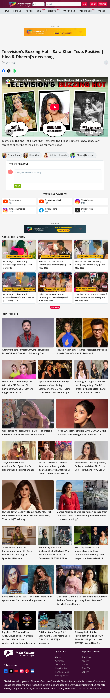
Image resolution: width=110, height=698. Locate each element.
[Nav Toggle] (3, 4)
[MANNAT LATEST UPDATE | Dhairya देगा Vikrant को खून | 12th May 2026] (91, 249)
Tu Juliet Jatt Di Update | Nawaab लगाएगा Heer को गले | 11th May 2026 (17, 264)
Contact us (60, 664)
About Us (60, 657)
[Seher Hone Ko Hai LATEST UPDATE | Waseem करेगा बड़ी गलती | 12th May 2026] (55, 282)
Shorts (52, 11)
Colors (85, 664)
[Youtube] (16, 671)
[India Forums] (20, 4)
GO (84, 4)
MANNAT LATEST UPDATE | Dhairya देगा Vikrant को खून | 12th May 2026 (90, 264)
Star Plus (86, 657)
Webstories (85, 11)
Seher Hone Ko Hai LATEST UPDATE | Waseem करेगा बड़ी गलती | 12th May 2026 (54, 297)
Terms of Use (62, 671)
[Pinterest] (27, 671)
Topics (29, 11)
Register (102, 4)
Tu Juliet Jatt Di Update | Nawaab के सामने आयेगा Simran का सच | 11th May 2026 (18, 297)
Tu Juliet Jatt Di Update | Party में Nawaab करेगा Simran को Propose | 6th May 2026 (91, 297)
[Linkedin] (32, 671)
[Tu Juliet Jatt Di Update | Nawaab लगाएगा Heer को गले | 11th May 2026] (19, 249)
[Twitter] (11, 671)
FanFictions (69, 11)
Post (17, 186)
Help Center (61, 668)
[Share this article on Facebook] (3, 71)
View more (55, 307)
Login (93, 4)
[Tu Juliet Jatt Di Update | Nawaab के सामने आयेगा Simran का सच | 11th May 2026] (19, 282)
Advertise (60, 660)
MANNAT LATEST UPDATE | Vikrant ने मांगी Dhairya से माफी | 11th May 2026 (55, 264)
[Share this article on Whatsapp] (14, 71)
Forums (17, 11)
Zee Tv (85, 660)
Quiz (39, 11)
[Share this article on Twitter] (9, 71)
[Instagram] (22, 671)
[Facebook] (6, 671)
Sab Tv (85, 671)
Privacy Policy (62, 675)
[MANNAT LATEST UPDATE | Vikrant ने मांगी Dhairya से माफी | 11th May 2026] (55, 249)
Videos (101, 11)
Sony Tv (86, 668)
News (6, 11)
